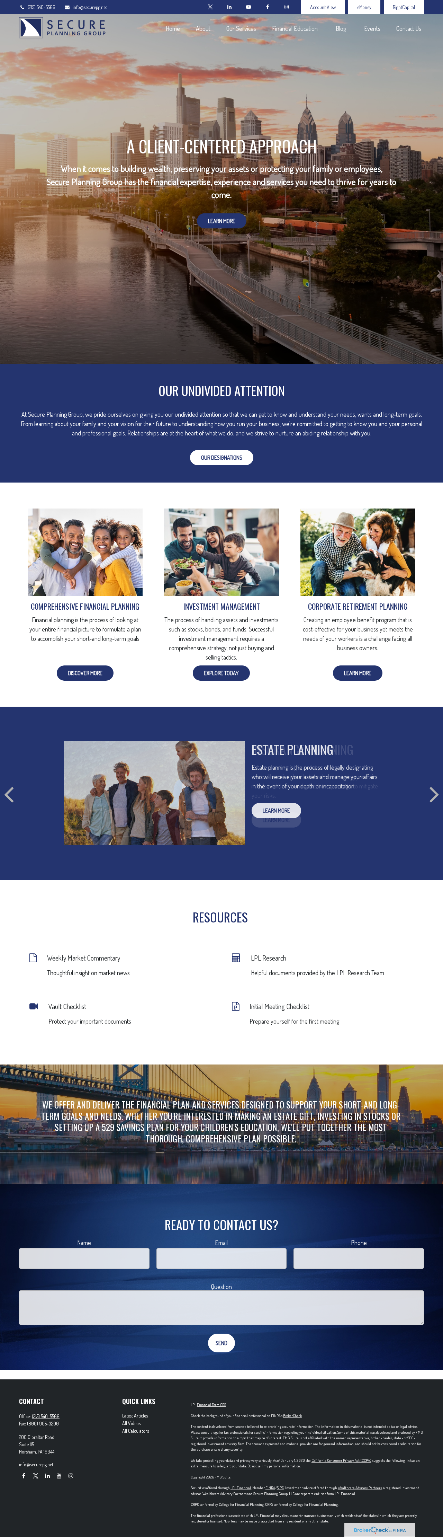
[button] (173, 28)
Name (84, 1242)
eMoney (364, 7)
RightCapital (404, 7)
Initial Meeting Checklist (279, 1006)
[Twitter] (210, 7)
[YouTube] (248, 7)
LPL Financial (240, 1487)
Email (221, 1242)
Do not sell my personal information (273, 1466)
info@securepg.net (90, 7)
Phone (359, 1242)
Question (221, 1286)
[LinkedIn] (229, 7)
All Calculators (135, 1431)
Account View (323, 7)
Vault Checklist (67, 1006)
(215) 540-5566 (41, 7)
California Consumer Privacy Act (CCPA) (341, 1460)
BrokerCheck (292, 1415)
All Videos (131, 1423)
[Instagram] (70, 1475)
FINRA (270, 1487)
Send (221, 1343)
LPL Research (268, 957)
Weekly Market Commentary (83, 957)
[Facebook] (267, 7)
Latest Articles (135, 1416)
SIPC (280, 1487)
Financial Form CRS (211, 1404)
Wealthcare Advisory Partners (360, 1487)
